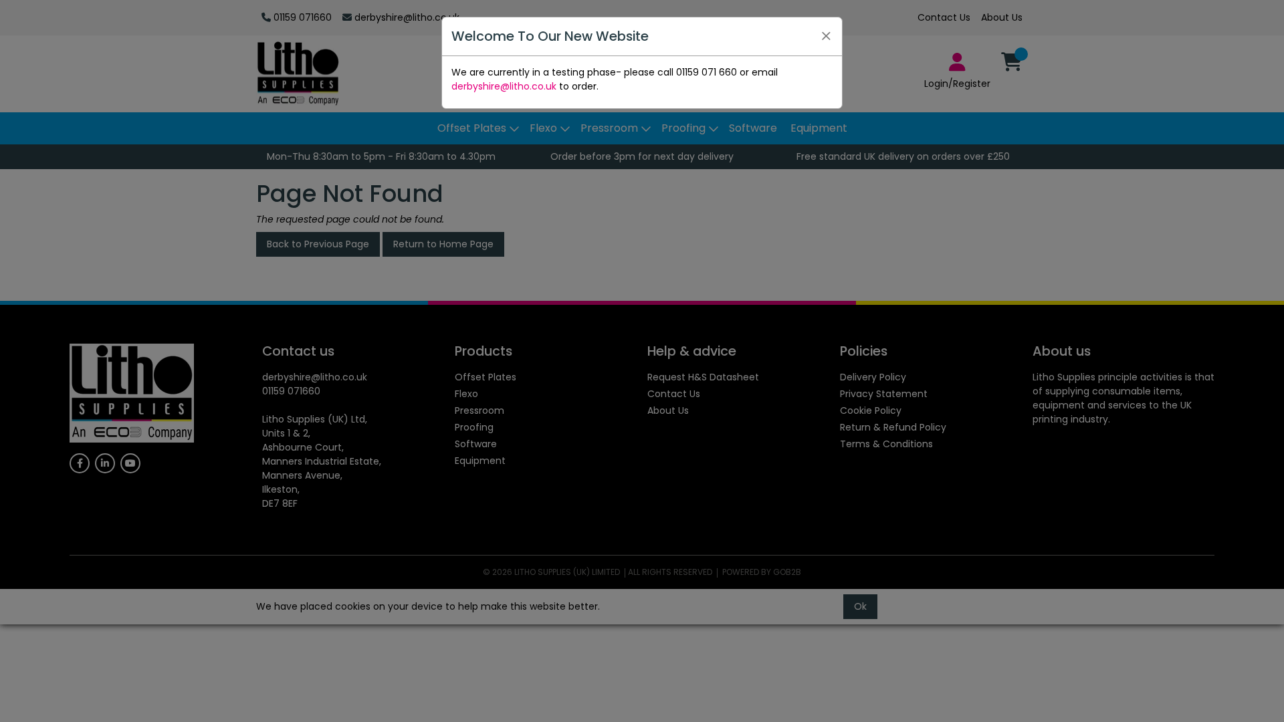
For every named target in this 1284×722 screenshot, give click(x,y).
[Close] (826, 36)
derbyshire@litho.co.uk (503, 86)
